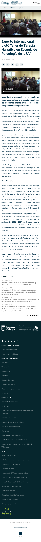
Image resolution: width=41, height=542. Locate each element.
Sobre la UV (5, 371)
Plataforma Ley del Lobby (10, 464)
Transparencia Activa (8, 455)
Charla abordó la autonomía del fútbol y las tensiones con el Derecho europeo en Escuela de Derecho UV (20, 300)
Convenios (5, 431)
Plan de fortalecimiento (9, 402)
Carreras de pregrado (9, 350)
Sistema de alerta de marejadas (12, 422)
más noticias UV (34, 315)
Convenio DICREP (7, 469)
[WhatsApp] (17, 64)
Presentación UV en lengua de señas (14, 473)
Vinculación (5, 367)
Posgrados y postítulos (9, 354)
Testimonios (12, 8)
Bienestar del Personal (9, 499)
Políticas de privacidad (20, 528)
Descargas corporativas (9, 504)
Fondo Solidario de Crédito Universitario (15, 482)
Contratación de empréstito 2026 (13, 435)
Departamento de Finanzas (11, 486)
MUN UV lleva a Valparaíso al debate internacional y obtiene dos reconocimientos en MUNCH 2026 (18, 284)
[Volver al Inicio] (11, 3)
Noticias (4, 8)
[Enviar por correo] (21, 64)
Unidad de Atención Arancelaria (12, 495)
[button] (36, 3)
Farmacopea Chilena (8, 418)
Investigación (6, 362)
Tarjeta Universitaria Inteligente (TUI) (14, 477)
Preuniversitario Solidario (10, 427)
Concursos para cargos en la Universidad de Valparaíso (17, 445)
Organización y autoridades (11, 389)
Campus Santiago (7, 380)
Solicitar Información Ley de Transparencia (16, 460)
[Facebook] (3, 64)
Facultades (5, 376)
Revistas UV (5, 406)
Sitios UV (4, 393)
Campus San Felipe (8, 384)
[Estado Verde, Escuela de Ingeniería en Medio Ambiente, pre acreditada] (6, 512)
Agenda (20, 8)
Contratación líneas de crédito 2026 (14, 440)
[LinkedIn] (12, 64)
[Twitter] (8, 64)
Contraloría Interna (8, 491)
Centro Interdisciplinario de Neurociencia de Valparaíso (17, 412)
